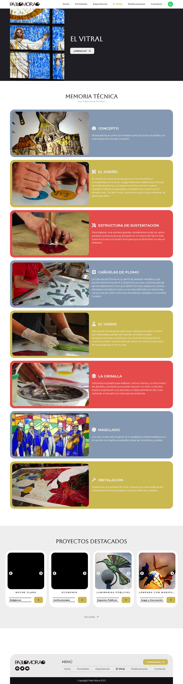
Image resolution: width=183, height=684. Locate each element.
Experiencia (100, 4)
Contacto (156, 4)
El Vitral (117, 4)
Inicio (66, 4)
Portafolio (81, 4)
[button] (11, 573)
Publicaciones (136, 4)
